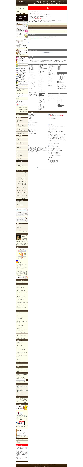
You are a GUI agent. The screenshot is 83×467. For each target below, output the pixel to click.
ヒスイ (26, 181)
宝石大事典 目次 (19, 312)
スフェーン (25, 186)
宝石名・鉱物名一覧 (20, 318)
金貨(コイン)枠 (19, 158)
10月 (19, 192)
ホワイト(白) (60, 106)
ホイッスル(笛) (50, 78)
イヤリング (18, 140)
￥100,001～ (60, 69)
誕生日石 (59, 81)
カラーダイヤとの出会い (21, 280)
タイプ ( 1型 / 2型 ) (34, 81)
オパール (25, 192)
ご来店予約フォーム (20, 269)
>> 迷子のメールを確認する (21, 402)
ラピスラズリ (24, 195)
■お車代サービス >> (20, 389)
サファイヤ (20, 190)
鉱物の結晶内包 (33, 82)
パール (25, 183)
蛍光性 (18, 91)
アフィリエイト (19, 362)
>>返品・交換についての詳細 (33, 152)
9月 (17, 190)
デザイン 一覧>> (24, 231)
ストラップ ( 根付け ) (20, 155)
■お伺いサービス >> (20, 392)
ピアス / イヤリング (20, 165)
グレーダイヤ (31, 74)
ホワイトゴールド (42, 107)
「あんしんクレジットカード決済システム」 (22, 426)
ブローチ (49, 72)
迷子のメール (22, 274)
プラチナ (40, 105)
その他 (18, 159)
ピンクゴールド (41, 108)
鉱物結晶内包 (19, 90)
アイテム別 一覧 (19, 351)
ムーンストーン (20, 183)
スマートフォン (31, 117)
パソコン (30, 116)
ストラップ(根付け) (51, 73)
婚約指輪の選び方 (19, 132)
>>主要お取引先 (50, 164)
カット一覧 (18, 328)
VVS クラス (18, 124)
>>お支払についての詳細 (32, 133)
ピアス (18, 139)
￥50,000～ (60, 68)
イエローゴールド (42, 106)
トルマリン (22, 192)
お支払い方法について (20, 287)
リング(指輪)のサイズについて (45, 61)
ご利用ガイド (48, 3)
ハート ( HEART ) (19, 128)
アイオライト (41, 66)
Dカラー (18, 121)
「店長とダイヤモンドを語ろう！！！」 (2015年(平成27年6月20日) (22, 370)
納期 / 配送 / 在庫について (21, 290)
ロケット (18, 151)
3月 (64, 76)
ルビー (22, 186)
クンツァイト (25, 190)
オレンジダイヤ (31, 68)
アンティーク (19, 227)
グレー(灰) (59, 104)
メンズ (18, 146)
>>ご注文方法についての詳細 (33, 122)
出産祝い (59, 87)
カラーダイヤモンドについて (34, 60)
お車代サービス (19, 343)
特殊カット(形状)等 (20, 93)
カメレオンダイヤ (32, 77)
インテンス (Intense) (20, 120)
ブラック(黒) (60, 102)
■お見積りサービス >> (20, 385)
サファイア (40, 79)
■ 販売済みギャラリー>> (23, 109)
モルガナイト (25, 179)
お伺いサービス (19, 345)
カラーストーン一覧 (42, 101)
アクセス (18, 300)
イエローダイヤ (31, 67)
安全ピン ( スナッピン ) (20, 154)
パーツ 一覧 (18, 334)
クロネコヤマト (57, 131)
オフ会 (18, 366)
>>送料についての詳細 (51, 118)
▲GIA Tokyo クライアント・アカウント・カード (22, 437)
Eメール (30, 118)
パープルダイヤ (31, 71)
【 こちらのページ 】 (23, 457)
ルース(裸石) (50, 69)
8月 (17, 187)
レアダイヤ (31, 80)
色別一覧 (18, 320)
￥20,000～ (60, 67)
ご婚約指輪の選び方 (57, 60)
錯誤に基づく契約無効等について (22, 294)
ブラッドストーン (24, 178)
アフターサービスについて (21, 297)
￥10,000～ (60, 66)
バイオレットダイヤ (32, 75)
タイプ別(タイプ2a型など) (21, 89)
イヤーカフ (18, 148)
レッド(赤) (59, 103)
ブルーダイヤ (31, 66)
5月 (20, 181)
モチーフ (18, 226)
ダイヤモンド (20, 179)
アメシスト (40, 70)
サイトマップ (62, 3)
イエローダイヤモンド (20, 8)
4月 (17, 179)
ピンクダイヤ (31, 65)
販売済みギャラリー (32, 92)
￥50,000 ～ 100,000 (20, 205)
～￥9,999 (18, 201)
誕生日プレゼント (61, 74)
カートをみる (35, 3)
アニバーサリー (19, 230)
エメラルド (22, 181)
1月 (22, 172)
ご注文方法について (20, 286)
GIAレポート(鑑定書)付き (21, 130)
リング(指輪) (19, 162)
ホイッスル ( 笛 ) (19, 152)
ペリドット (20, 187)
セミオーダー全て (51, 98)
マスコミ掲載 (54, 61)
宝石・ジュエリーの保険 (21, 338)
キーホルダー (19, 156)
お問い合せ (52, 3)
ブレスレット (19, 147)
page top (65, 31)
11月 (61, 79)
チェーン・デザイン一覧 (21, 332)
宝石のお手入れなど (34, 61)
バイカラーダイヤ (32, 78)
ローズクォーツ (41, 99)
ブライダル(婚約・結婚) (62, 86)
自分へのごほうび (61, 84)
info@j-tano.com (53, 155)
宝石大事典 (18, 310)
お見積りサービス (19, 342)
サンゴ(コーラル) (41, 80)
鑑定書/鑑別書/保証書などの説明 (46, 60)
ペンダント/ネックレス (20, 138)
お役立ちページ (19, 340)
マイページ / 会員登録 (41, 3)
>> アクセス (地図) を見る (52, 149)
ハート (18, 11)
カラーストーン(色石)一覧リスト (22, 349)
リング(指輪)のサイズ (20, 325)
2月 (17, 174)
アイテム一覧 (50, 83)
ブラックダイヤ (31, 72)
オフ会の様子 (61, 61)
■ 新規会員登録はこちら (21, 54)
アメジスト (19, 174)
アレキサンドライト (42, 71)
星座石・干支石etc (61, 82)
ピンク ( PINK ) (19, 129)
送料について (19, 289)
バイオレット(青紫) (61, 105)
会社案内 (18, 441)
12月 (17, 195)
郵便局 (62, 131)
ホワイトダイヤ (31, 76)
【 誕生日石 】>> (24, 198)
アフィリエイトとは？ (20, 364)
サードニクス (41, 78)
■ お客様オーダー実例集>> (23, 107)
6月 (17, 183)
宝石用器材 (50, 85)
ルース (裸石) (19, 142)
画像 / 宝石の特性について (21, 296)
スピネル (23, 187)
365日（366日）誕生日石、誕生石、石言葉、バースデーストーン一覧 (22, 322)
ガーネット (25, 172)
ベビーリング (19, 144)
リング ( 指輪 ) (19, 136)
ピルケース (18, 150)
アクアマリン (41, 67)
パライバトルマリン (42, 91)
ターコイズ (20, 195)
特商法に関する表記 (20, 439)
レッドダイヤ (31, 73)
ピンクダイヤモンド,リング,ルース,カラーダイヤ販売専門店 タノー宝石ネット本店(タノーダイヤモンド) (50, 2)
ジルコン (25, 196)
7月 (20, 186)
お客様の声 (57, 3)
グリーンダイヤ (31, 69)
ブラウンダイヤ (31, 70)
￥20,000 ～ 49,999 (20, 204)
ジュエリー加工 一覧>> (23, 166)
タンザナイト (21, 196)
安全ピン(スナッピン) (51, 74)
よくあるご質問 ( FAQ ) (20, 299)
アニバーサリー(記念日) (20, 143)
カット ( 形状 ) (33, 84)
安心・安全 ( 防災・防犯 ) (21, 133)
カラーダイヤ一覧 (32, 86)
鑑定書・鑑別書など (20, 317)
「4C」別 (17, 98)
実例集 (49, 100)
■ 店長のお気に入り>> (23, 111)
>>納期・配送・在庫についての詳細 (54, 143)
